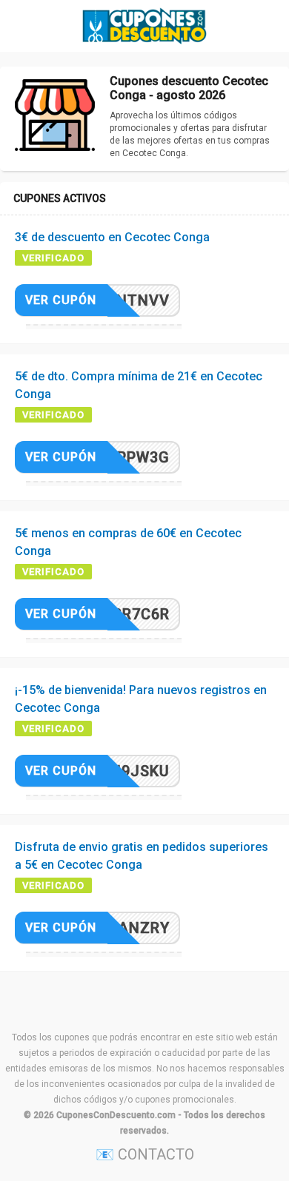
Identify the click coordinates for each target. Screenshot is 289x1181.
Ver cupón (60, 300)
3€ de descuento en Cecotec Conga (112, 237)
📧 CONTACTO (145, 1154)
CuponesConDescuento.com (116, 1115)
